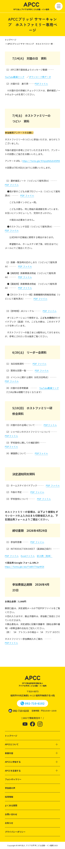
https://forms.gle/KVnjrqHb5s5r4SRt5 (41, 160)
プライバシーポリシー (15, 831)
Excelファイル (28, 555)
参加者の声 (10, 787)
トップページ (11, 735)
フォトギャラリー (13, 779)
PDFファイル (41, 83)
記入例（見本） (44, 555)
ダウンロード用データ (40, 76)
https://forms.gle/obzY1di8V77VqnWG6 (24, 566)
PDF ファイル (12, 184)
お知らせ (9, 822)
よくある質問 (11, 805)
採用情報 (9, 796)
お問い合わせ (11, 814)
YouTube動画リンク (14, 76)
